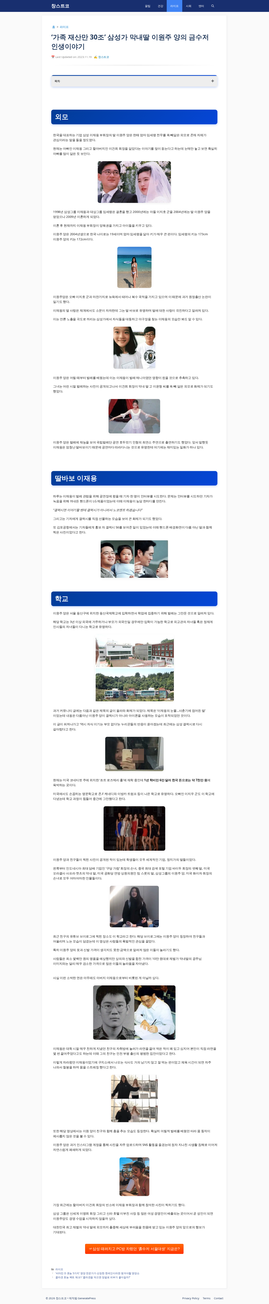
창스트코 (60, 6)
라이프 (174, 6)
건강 (160, 6)
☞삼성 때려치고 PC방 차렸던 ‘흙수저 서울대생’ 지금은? (134, 1249)
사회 (188, 6)
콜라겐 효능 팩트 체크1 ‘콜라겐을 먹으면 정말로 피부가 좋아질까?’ (92, 1277)
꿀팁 (147, 6)
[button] (213, 6)
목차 (57, 81)
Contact (218, 1298)
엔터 (201, 6)
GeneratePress (87, 1298)
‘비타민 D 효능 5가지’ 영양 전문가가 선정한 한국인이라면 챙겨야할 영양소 (97, 1273)
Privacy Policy (190, 1298)
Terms (206, 1298)
